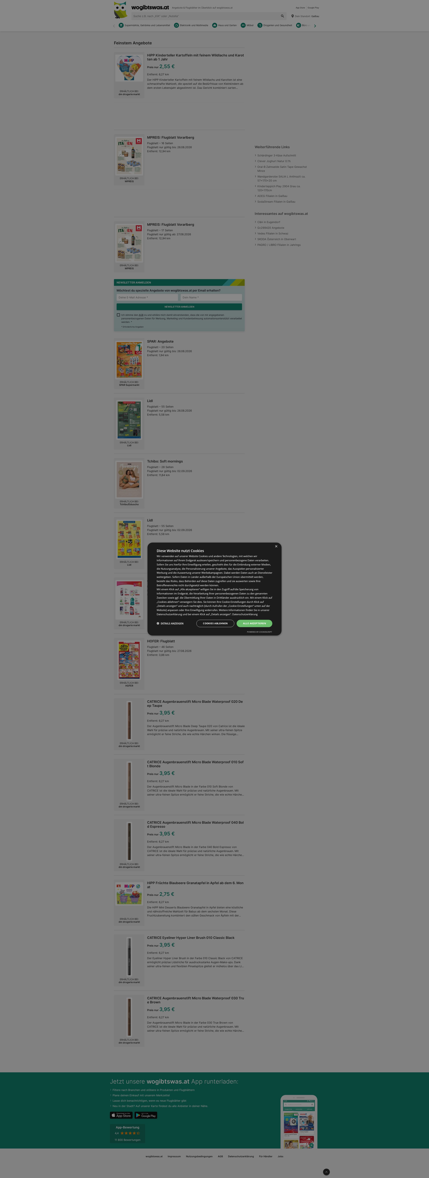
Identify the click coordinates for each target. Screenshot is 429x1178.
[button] (170, 623)
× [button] (276, 546)
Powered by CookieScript (259, 632)
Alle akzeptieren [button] (254, 623)
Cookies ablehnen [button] (215, 623)
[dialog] (214, 589)
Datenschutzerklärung (245, 614)
